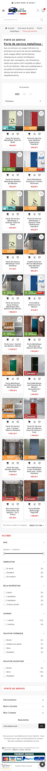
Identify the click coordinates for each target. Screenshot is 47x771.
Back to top (36, 525)
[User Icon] (37, 10)
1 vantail (24, 620)
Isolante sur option (24, 644)
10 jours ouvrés (24, 604)
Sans (24, 648)
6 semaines (24, 596)
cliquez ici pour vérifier (21, 750)
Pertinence (23, 101)
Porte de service (14, 688)
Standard (24, 573)
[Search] (41, 19)
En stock (24, 569)
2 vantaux (24, 624)
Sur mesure (24, 577)
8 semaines (24, 600)
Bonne (24, 640)
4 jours (24, 592)
